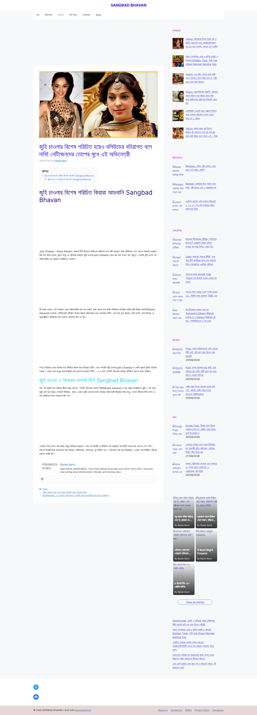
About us (163, 710)
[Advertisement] (98, 43)
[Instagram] (42, 479)
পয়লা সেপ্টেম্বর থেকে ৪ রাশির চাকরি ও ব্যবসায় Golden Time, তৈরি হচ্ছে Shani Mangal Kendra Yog (193, 633)
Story (98, 14)
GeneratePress (83, 710)
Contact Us (176, 710)
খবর (37, 14)
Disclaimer (218, 710)
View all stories (195, 602)
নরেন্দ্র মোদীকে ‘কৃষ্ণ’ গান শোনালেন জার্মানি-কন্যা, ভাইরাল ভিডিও (65, 492)
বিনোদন (61, 14)
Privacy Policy (202, 710)
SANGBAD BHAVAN (128, 5)
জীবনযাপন (48, 14)
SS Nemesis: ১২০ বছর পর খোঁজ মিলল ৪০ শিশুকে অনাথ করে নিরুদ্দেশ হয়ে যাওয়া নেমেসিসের (76, 495)
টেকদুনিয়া (86, 14)
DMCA (188, 710)
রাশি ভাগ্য (73, 14)
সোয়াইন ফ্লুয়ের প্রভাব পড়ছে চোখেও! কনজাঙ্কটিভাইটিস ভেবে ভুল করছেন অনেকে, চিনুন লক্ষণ (193, 646)
